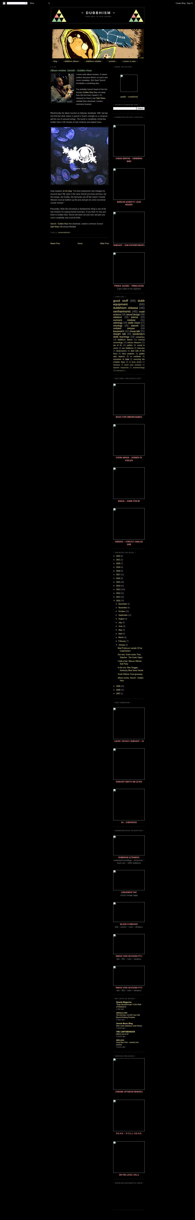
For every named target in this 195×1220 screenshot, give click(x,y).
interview (141, 348)
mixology (117, 325)
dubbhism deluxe (125, 340)
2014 (118, 586)
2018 (118, 571)
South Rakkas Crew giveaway (130, 674)
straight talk (119, 334)
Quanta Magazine (123, 1002)
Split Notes (100, 98)
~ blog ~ (55, 61)
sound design (133, 314)
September (123, 615)
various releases (134, 342)
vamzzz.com (121, 1013)
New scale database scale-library (129, 1026)
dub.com (120, 1040)
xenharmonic (64, 232)
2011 (118, 597)
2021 (118, 560)
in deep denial (135, 362)
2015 (118, 582)
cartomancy (119, 370)
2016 (118, 578)
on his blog (67, 191)
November (122, 608)
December (122, 604)
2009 (118, 686)
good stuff (120, 300)
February (122, 641)
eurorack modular (124, 320)
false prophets (128, 354)
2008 (118, 690)
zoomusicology (139, 367)
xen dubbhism (128, 348)
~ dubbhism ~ (98, 13)
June (120, 626)
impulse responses (121, 367)
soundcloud (133, 97)
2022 (118, 556)
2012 (118, 593)
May (120, 630)
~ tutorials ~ (112, 61)
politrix (130, 345)
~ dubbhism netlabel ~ (93, 61)
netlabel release (124, 328)
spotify (123, 97)
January (122, 645)
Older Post (104, 243)
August (121, 619)
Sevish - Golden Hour (59, 224)
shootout (116, 365)
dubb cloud (134, 323)
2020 (118, 563)
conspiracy (140, 337)
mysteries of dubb (121, 359)
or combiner (135, 356)
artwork (134, 325)
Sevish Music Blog (124, 1023)
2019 (118, 567)
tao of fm (117, 345)
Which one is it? (122, 1034)
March (121, 637)
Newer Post (55, 243)
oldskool (117, 317)
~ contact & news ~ (129, 61)
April (120, 634)
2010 (118, 601)
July (120, 622)
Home (80, 243)
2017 (118, 575)
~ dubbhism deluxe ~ (71, 61)
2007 (118, 694)
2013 (118, 589)
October (122, 611)
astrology (117, 323)
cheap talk (134, 331)
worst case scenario (132, 365)
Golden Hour (88, 92)
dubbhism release (125, 307)
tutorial (134, 317)
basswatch (118, 331)
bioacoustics (121, 351)
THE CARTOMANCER (125, 1032)
